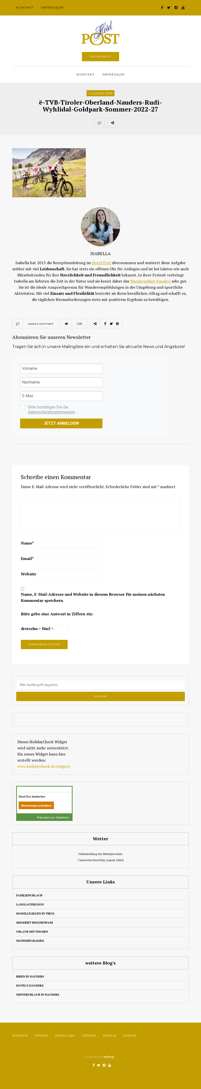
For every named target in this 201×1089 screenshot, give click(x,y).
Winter (41, 1035)
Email (27, 558)
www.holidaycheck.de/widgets (43, 766)
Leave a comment (40, 323)
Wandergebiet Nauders (150, 281)
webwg (109, 1056)
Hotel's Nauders (29, 985)
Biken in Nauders (30, 976)
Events (130, 1035)
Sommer (20, 1035)
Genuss (89, 1035)
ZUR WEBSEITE (100, 56)
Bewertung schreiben (36, 805)
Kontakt (25, 7)
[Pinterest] (144, 122)
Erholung (65, 1035)
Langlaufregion (30, 904)
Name (27, 543)
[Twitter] (133, 122)
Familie (109, 1035)
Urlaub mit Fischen (32, 931)
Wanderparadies (30, 940)
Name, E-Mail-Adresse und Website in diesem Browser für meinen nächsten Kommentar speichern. (93, 597)
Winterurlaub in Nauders (37, 994)
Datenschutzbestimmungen (51, 412)
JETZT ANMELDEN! (61, 423)
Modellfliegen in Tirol (35, 913)
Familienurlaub (29, 895)
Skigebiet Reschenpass (34, 922)
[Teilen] (123, 122)
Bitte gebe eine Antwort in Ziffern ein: (57, 614)
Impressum (52, 7)
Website (28, 574)
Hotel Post (101, 262)
